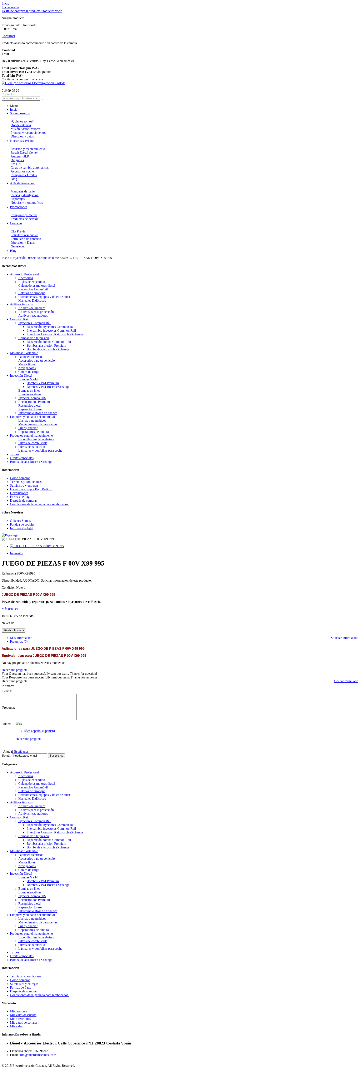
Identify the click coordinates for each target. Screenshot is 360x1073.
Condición (9, 587)
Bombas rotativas (29, 394)
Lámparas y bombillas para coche (40, 450)
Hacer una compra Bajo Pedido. (31, 489)
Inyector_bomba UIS (32, 398)
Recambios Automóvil (33, 289)
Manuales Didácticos (32, 300)
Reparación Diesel (30, 409)
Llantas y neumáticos (32, 420)
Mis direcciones (20, 1019)
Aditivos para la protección (36, 312)
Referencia (9, 573)
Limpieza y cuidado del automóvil (32, 416)
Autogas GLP (20, 156)
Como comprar (20, 478)
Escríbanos (21, 751)
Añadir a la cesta (13, 630)
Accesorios (25, 278)
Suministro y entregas (24, 485)
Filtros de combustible (32, 443)
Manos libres (26, 364)
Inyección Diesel (24, 258)
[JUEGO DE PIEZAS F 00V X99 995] (37, 546)
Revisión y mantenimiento (28, 149)
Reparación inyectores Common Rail (51, 327)
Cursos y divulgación (25, 195)
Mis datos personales (23, 1022)
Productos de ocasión (25, 219)
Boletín (6, 755)
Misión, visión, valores (25, 129)
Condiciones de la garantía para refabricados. (39, 504)
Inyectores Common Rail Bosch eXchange (55, 334)
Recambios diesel (48, 258)
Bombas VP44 (28, 379)
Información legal (21, 528)
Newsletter (18, 246)
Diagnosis (17, 160)
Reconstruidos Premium (34, 401)
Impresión (16, 553)
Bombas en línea (29, 390)
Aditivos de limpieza (31, 308)
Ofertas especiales (22, 458)
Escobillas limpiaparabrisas (36, 439)
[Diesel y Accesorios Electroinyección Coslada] (33, 83)
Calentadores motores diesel (36, 285)
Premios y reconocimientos (28, 132)
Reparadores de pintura (33, 431)
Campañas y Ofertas (24, 215)
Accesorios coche (22, 171)
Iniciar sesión (10, 7)
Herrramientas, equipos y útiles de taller (44, 297)
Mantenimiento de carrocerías (37, 424)
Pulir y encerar (28, 428)
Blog (14, 179)
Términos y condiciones (25, 481)
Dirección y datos (22, 136)
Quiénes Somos (20, 520)
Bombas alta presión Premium (46, 345)
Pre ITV (16, 164)
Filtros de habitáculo (31, 446)
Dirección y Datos (23, 242)
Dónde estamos (21, 125)
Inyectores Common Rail (34, 323)
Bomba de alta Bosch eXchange (48, 349)
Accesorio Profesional (24, 274)
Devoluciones (19, 493)
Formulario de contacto (26, 239)
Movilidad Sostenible (24, 353)
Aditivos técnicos (21, 304)
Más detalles (10, 609)
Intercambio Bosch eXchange (37, 413)
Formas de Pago (20, 496)
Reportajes (18, 199)
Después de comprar (23, 500)
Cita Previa (18, 231)
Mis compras (18, 1011)
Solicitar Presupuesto (24, 235)
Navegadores (27, 368)
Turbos (14, 454)
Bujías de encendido (31, 282)
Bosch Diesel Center (24, 152)
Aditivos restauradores (33, 315)
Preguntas (19, 641)
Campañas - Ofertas (24, 175)
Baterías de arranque (31, 293)
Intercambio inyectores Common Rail (51, 330)
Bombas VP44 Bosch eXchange (48, 386)
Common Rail (19, 319)
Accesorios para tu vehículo (36, 360)
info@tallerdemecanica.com (37, 1055)
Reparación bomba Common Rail (49, 342)
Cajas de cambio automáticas (30, 167)
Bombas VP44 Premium (43, 383)
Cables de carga (28, 371)
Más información (21, 638)
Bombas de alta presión (33, 338)
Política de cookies (22, 524)
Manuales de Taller (23, 191)
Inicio (5, 3)
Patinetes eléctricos (30, 356)
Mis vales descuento (23, 1015)
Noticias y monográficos (27, 202)
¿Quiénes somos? (22, 121)
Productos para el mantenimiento (31, 435)
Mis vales (16, 1026)
